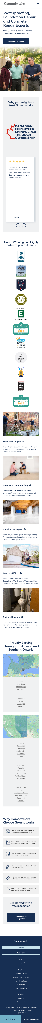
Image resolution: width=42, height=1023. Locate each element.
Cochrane (21, 754)
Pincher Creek (21, 773)
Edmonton (21, 746)
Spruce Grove (21, 788)
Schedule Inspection (31, 1019)
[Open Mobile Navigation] (37, 3)
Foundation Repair (21, 974)
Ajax (21, 701)
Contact (21, 948)
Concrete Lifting (21, 985)
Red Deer (21, 765)
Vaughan (21, 698)
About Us (21, 994)
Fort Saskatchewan (21, 793)
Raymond (21, 778)
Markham (21, 684)
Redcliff (21, 768)
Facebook (22, 963)
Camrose (21, 801)
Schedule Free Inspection (21, 917)
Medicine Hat (21, 751)
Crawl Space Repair (21, 981)
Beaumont (21, 798)
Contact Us (21, 1002)
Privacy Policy (10, 1008)
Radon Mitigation (21, 988)
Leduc (21, 790)
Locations (21, 953)
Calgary (21, 743)
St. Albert (21, 771)
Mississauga (21, 687)
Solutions (21, 970)
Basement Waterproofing (21, 977)
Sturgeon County (21, 795)
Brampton (21, 689)
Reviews (21, 998)
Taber (21, 756)
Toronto (21, 681)
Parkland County (21, 776)
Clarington (21, 704)
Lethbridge (21, 748)
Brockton (21, 706)
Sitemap (33, 1008)
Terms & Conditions (22, 1008)
